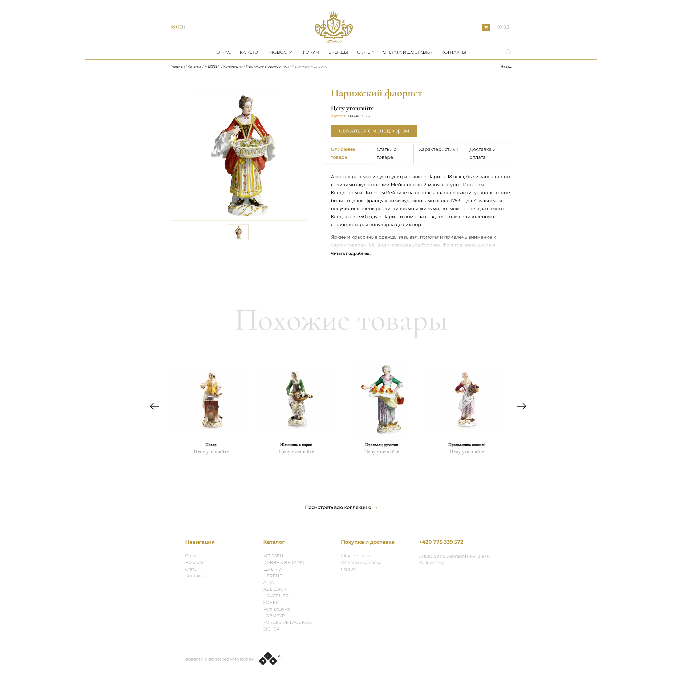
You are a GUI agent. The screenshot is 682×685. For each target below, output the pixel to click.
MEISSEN (212, 66)
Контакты (453, 52)
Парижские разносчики (267, 66)
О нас (223, 52)
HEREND (273, 576)
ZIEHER (271, 629)
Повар (211, 444)
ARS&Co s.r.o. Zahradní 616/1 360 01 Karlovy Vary (455, 559)
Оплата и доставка (407, 52)
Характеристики (438, 149)
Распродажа (276, 609)
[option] (211, 412)
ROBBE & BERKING (283, 563)
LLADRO (272, 569)
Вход (503, 27)
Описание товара (343, 153)
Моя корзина (355, 556)
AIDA (268, 582)
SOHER (271, 602)
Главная (178, 66)
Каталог (250, 52)
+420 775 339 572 (441, 542)
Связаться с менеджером (271, 254)
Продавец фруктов (381, 444)
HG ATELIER (276, 596)
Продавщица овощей (466, 444)
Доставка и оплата (482, 153)
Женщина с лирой (296, 444)
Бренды (338, 52)
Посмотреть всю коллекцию (338, 507)
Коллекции (233, 66)
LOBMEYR (274, 616)
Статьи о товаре (387, 153)
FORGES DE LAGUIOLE (287, 622)
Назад (506, 66)
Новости (281, 52)
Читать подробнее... (351, 254)
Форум (310, 52)
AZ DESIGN (275, 589)
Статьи (365, 52)
